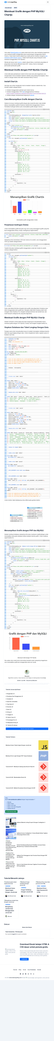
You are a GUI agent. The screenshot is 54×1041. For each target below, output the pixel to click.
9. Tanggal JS (9, 714)
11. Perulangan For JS (11, 720)
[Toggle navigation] (48, 2)
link (24, 91)
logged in (14, 934)
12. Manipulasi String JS (12, 722)
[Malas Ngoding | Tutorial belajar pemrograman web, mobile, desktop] (10, 2)
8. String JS (9, 712)
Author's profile (21, 680)
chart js (19, 683)
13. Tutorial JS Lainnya (11, 725)
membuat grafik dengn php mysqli (31, 683)
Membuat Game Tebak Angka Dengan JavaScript (11, 890)
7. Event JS (8, 709)
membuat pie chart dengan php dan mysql (41, 684)
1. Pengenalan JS (10, 693)
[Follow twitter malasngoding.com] (23, 974)
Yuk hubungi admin (11, 811)
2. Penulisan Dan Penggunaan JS (14, 696)
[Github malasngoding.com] (30, 974)
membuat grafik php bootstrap (30, 684)
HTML (38, 886)
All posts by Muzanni (31, 680)
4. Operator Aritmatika (11, 701)
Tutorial (15, 969)
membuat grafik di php (39, 683)
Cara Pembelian (32, 969)
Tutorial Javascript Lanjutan (27, 728)
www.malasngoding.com (15, 977)
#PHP (15, 7)
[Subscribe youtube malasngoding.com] (20, 974)
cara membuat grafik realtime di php (11, 683)
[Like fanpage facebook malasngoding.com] (25, 974)
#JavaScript (8, 7)
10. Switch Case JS (10, 717)
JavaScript (8, 886)
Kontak (39, 969)
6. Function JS (9, 706)
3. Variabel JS (9, 699)
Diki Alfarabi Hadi (12, 896)
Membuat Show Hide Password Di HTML (42, 890)
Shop (20, 969)
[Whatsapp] (33, 974)
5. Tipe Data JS (10, 704)
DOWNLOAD (24, 959)
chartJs (20, 62)
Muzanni (10, 916)
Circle (24, 969)
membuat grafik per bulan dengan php (19, 684)
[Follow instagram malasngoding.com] (28, 974)
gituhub (32, 95)
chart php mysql (22, 683)
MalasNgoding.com (16, 52)
